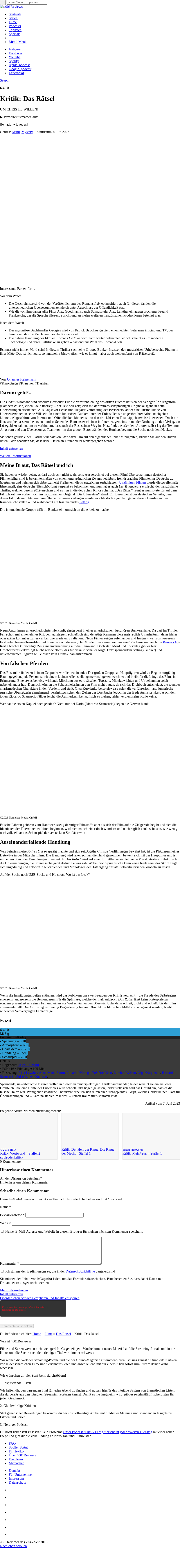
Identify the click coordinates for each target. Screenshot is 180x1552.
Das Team (16, 1459)
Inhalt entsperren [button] (11, 448)
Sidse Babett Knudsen (31, 1077)
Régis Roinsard (28, 1065)
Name (5, 1207)
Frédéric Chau (102, 1073)
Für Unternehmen (21, 1474)
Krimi (16, 132)
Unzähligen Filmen (132, 482)
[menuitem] (94, 14)
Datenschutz (17, 1482)
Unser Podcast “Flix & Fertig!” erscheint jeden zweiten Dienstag (107, 1432)
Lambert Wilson (125, 1073)
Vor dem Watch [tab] (11, 296)
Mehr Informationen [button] (14, 1290)
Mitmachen (16, 1463)
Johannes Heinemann (21, 379)
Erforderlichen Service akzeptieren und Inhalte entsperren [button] (39, 1298)
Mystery (27, 132)
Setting (84, 502)
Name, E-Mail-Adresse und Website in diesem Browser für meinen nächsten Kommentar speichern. (74, 1231)
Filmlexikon (17, 1451)
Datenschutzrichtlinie (80, 1271)
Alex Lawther (27, 1073)
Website (5, 1223)
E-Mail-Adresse (12, 1215)
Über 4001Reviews (22, 1455)
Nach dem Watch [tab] (12, 323)
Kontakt (14, 1470)
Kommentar (9, 1263)
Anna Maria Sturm (52, 1073)
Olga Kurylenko (149, 1073)
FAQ (12, 1443)
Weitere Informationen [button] (15, 456)
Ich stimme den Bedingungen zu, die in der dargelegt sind (60, 1271)
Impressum (16, 1478)
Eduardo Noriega (78, 1073)
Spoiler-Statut (18, 1447)
